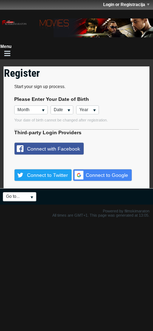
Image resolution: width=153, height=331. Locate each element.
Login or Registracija (124, 4)
